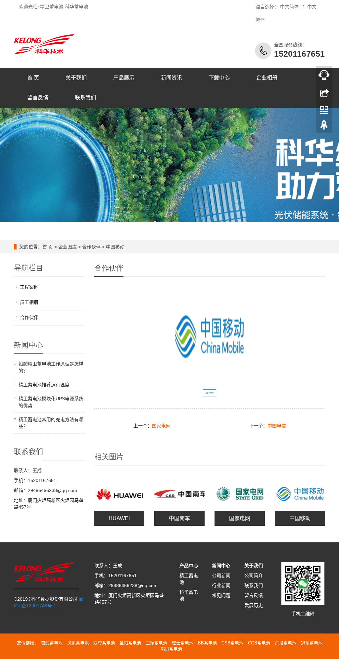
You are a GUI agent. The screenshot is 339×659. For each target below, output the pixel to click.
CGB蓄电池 (259, 642)
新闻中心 (221, 565)
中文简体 (289, 6)
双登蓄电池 (104, 642)
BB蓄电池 (207, 642)
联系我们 (85, 97)
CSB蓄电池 (232, 642)
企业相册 (266, 78)
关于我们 (76, 78)
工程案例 (29, 287)
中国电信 (276, 425)
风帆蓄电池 (78, 642)
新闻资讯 (171, 78)
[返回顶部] (324, 127)
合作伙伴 (91, 246)
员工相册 (29, 302)
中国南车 (179, 518)
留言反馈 (37, 97)
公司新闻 (221, 575)
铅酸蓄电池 (52, 642)
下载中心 (219, 78)
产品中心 (188, 565)
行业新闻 (221, 585)
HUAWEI (119, 518)
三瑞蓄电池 (156, 642)
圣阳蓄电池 (130, 642)
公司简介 (253, 575)
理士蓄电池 (182, 642)
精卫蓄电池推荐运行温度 (44, 384)
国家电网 (161, 425)
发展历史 (253, 605)
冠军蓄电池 (311, 642)
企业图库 (67, 246)
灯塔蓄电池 (285, 642)
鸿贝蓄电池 (171, 648)
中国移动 (300, 518)
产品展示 (123, 78)
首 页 (33, 78)
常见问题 (221, 595)
